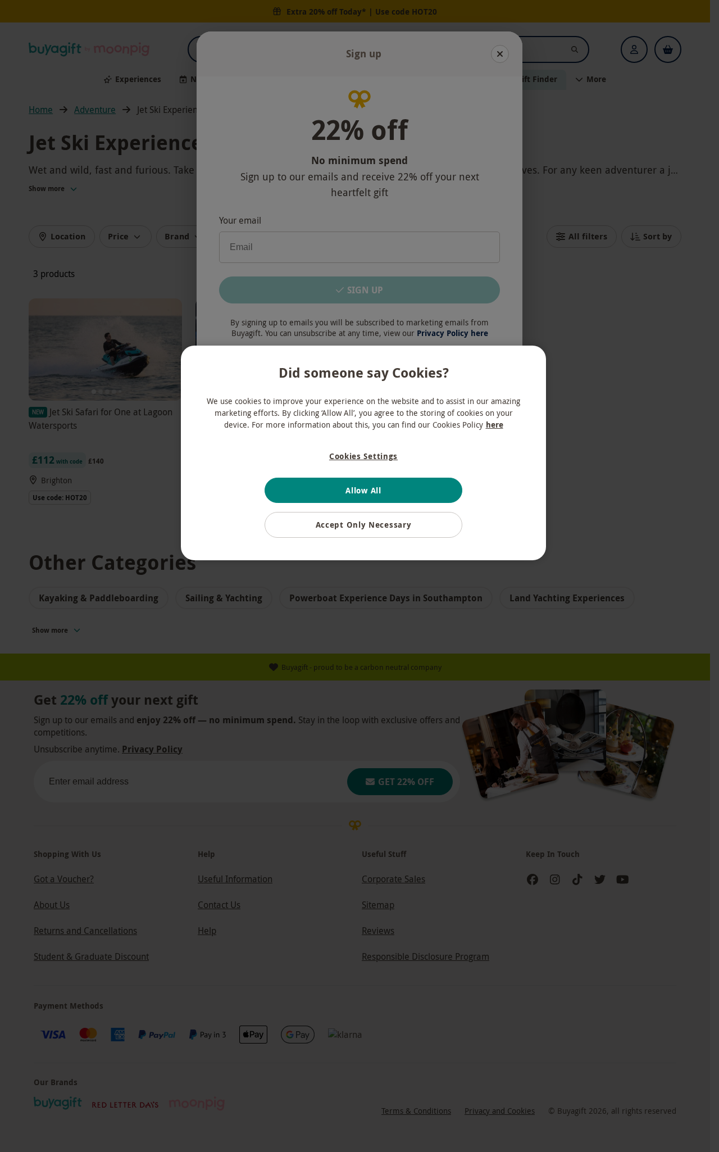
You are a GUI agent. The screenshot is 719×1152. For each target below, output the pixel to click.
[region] (363, 453)
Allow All (363, 490)
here (494, 424)
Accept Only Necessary (364, 524)
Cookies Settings (363, 456)
